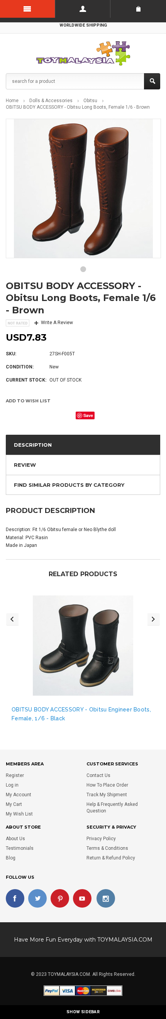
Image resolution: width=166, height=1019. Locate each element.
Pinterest (60, 898)
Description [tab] (33, 445)
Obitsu (90, 100)
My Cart (14, 804)
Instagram (106, 898)
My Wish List (19, 814)
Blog (10, 858)
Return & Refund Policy (110, 858)
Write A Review (57, 322)
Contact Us (98, 775)
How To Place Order (107, 785)
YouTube (82, 898)
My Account (18, 794)
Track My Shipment (106, 794)
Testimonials (20, 848)
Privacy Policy (101, 838)
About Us (15, 838)
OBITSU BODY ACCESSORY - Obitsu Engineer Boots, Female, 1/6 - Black (81, 713)
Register (15, 775)
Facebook (15, 898)
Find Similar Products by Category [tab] (69, 485)
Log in (12, 785)
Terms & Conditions (107, 848)
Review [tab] (25, 465)
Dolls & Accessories (51, 100)
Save (88, 415)
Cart (138, 9)
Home (12, 100)
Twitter (37, 898)
